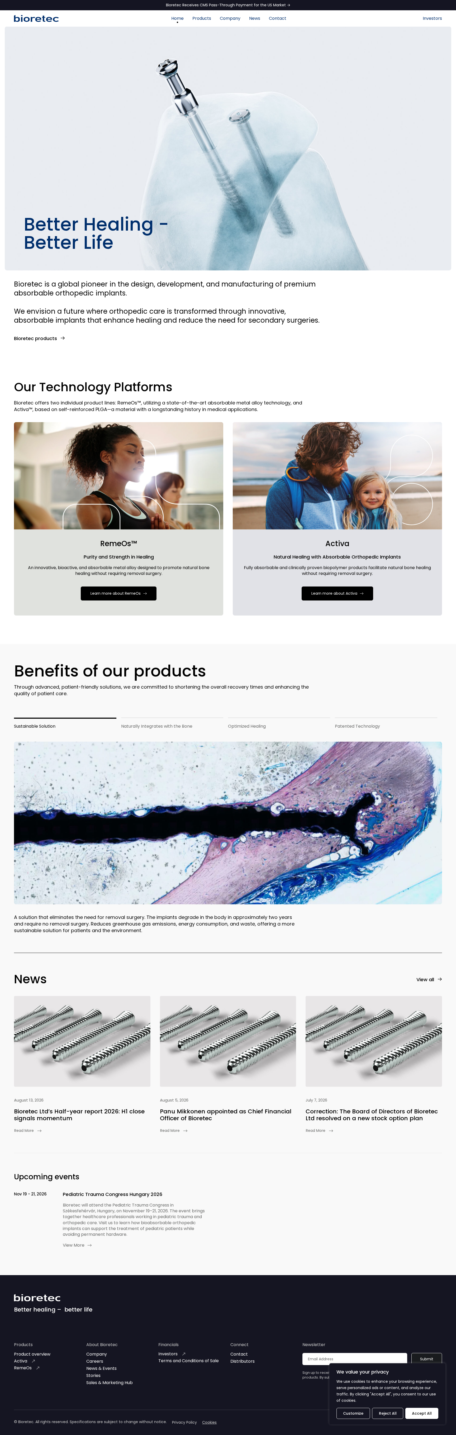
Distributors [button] (242, 1361)
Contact (277, 18)
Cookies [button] (209, 1422)
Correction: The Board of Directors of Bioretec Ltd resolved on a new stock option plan (372, 1114)
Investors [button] (168, 1354)
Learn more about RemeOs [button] (116, 593)
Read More (24, 1130)
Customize (353, 1413)
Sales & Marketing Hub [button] (109, 1383)
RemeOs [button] (23, 1368)
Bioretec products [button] (35, 338)
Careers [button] (94, 1361)
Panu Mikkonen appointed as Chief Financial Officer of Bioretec (225, 1114)
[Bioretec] (36, 18)
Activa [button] (20, 1361)
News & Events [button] (101, 1368)
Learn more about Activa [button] (334, 593)
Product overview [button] (32, 1354)
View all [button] (425, 979)
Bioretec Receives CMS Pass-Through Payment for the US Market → (228, 5)
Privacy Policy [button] (184, 1422)
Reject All (388, 1413)
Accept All (422, 1413)
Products (201, 18)
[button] (82, 1041)
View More (73, 1245)
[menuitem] (177, 18)
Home (177, 18)
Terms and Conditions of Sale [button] (188, 1361)
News (254, 18)
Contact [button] (239, 1354)
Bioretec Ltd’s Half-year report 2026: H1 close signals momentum (79, 1114)
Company (230, 18)
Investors (432, 18)
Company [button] (96, 1354)
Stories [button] (93, 1375)
